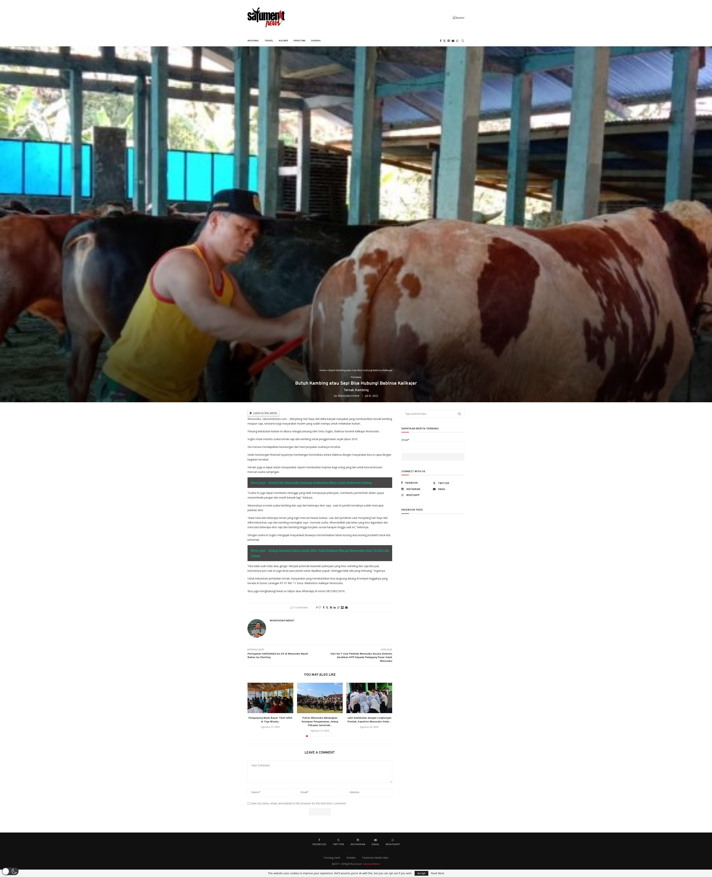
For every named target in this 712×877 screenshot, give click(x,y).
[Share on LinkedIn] (335, 607)
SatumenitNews (371, 864)
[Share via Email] (346, 607)
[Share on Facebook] (323, 607)
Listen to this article (265, 413)
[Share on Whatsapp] (338, 607)
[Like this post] (319, 607)
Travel (269, 40)
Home (323, 370)
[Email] (453, 40)
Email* (405, 440)
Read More (437, 873)
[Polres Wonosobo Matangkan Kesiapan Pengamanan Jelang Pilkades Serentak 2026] (320, 698)
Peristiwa (300, 40)
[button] (252, 709)
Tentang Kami (331, 857)
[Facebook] (440, 40)
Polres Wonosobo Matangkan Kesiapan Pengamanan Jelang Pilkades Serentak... (319, 721)
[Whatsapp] (457, 40)
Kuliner (283, 40)
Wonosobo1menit (348, 395)
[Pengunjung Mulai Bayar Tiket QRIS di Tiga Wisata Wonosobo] (270, 698)
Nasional (253, 40)
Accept (421, 873)
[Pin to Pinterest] (331, 607)
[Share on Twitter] (327, 607)
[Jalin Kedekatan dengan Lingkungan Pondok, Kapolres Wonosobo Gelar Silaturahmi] (369, 698)
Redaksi (351, 857)
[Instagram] (449, 40)
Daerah (316, 40)
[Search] (462, 40)
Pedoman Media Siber (375, 857)
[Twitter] (444, 40)
